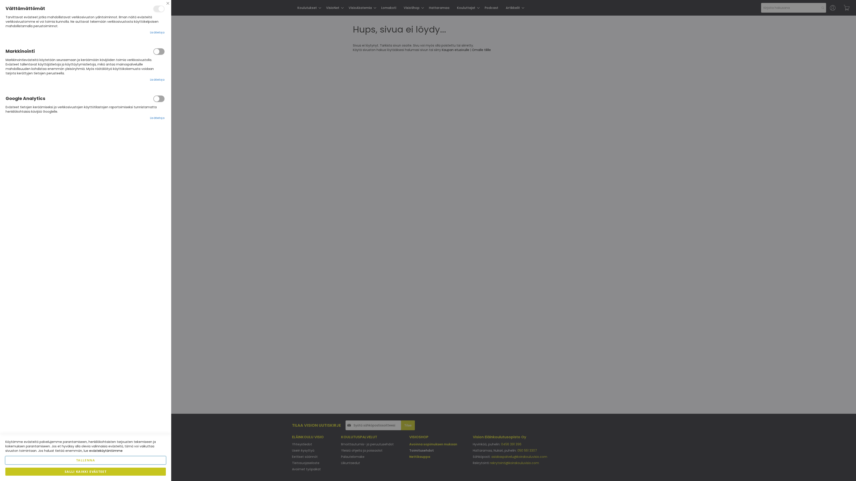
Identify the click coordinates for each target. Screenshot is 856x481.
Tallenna (85, 460)
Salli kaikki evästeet (86, 471)
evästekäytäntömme (106, 450)
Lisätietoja (157, 32)
